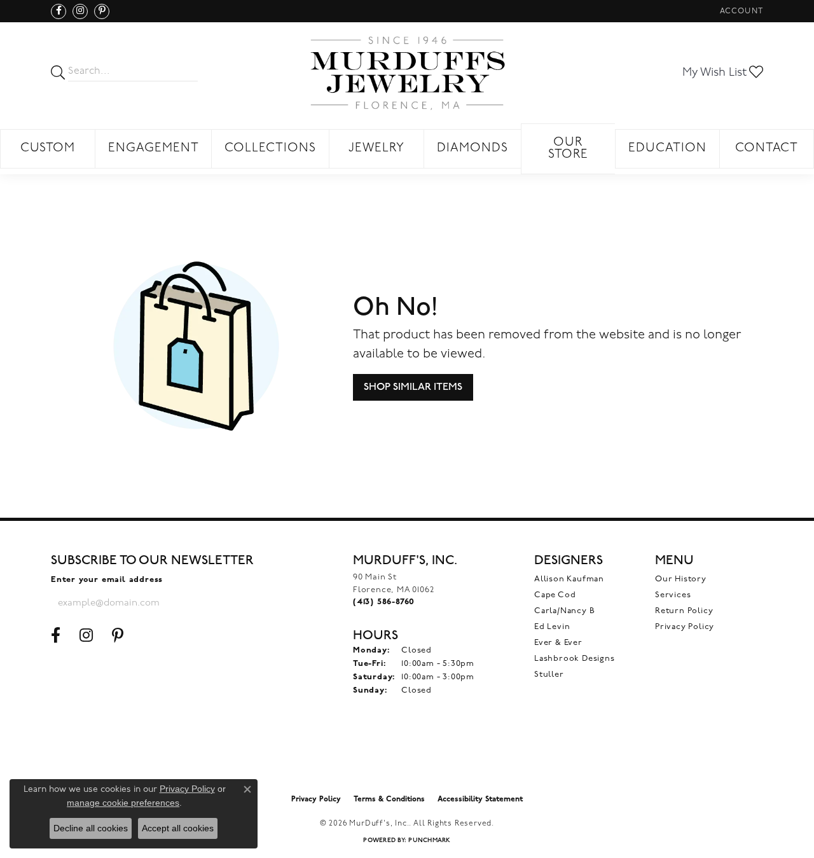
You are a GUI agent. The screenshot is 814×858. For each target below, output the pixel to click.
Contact (767, 148)
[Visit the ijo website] (407, 756)
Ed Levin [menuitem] (552, 627)
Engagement (153, 148)
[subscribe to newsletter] (207, 603)
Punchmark (429, 840)
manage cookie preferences (123, 803)
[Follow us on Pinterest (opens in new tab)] (101, 11)
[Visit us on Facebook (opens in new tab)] (58, 11)
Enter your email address (107, 580)
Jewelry (376, 148)
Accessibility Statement (480, 799)
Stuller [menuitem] (549, 674)
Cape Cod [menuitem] (555, 595)
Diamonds (472, 148)
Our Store (568, 149)
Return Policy (684, 611)
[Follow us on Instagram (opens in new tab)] (80, 11)
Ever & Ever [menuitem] (558, 643)
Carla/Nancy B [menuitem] (564, 611)
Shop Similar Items (413, 387)
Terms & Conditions (389, 799)
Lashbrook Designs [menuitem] (574, 658)
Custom (48, 148)
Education (667, 148)
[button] (740, 11)
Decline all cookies (90, 828)
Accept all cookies (178, 828)
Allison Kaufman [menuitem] (569, 579)
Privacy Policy (684, 627)
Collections (270, 148)
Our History (681, 579)
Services (673, 595)
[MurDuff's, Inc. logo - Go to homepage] (407, 72)
